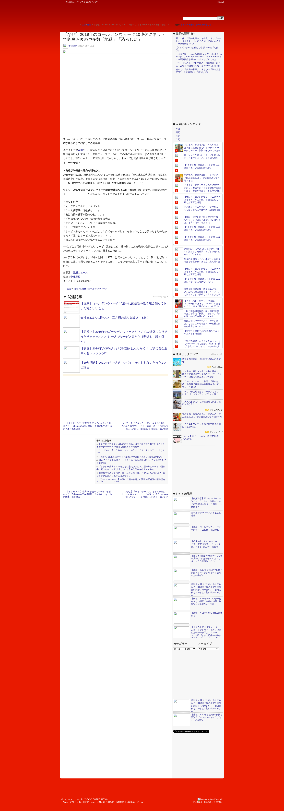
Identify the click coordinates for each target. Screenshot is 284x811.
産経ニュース (80, 272)
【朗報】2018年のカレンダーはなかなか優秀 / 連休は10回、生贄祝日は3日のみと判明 (206, 601)
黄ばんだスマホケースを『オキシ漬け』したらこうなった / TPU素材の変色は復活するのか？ (202, 324)
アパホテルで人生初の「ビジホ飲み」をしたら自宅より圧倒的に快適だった (202, 208)
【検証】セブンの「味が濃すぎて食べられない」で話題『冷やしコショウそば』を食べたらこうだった (202, 220)
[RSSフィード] (215, 2)
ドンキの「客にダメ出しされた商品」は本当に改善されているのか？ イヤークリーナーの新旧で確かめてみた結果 (130, 445)
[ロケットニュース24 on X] (197, 2)
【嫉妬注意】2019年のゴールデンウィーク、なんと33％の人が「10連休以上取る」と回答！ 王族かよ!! (206, 502)
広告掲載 (120, 802)
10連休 (83, 288)
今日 (178, 129)
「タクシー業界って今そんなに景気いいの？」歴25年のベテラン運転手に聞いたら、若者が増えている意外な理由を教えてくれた (130, 468)
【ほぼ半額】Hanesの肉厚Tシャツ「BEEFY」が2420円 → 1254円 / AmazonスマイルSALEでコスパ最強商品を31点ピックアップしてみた (199, 57)
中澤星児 (73, 46)
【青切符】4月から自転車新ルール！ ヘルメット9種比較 (201, 332)
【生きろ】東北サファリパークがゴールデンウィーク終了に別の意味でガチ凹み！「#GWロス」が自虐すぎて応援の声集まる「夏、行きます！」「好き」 (206, 633)
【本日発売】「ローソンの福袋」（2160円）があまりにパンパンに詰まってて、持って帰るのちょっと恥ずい (202, 303)
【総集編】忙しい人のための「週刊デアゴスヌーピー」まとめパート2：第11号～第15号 (206, 544)
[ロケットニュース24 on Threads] (203, 2)
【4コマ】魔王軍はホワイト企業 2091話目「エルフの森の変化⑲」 (202, 228)
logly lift (165, 297)
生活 (69, 288)
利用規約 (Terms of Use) (92, 802)
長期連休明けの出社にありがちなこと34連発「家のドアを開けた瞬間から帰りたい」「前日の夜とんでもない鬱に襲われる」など (206, 590)
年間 (178, 139)
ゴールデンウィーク (97, 288)
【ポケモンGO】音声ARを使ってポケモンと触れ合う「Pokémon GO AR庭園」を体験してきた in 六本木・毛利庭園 (87, 426)
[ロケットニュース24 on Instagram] (206, 2)
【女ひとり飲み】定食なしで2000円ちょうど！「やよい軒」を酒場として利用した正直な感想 (202, 200)
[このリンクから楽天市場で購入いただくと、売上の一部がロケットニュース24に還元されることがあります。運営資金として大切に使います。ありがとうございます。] (193, 2)
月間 (178, 136)
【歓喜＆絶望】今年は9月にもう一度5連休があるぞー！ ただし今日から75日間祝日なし (206, 558)
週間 (178, 132)
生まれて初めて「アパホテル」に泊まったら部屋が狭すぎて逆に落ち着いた (202, 260)
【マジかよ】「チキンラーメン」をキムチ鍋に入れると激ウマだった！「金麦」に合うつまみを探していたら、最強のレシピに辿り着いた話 (144, 426)
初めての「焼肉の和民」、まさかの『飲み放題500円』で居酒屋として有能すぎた (198, 70)
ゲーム (140, 802)
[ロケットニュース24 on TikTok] (209, 2)
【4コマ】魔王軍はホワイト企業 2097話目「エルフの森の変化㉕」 (131, 456)
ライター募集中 (187, 25)
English (221, 2)
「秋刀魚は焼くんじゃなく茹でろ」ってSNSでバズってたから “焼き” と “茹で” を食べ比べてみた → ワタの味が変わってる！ (197, 345)
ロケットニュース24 (98, 12)
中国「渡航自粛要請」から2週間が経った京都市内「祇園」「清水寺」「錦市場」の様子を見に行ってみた (202, 314)
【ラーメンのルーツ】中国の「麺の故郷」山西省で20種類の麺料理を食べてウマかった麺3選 (198, 64)
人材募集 (130, 802)
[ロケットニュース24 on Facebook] (200, 2)
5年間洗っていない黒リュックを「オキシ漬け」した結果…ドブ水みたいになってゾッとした (202, 252)
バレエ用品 (217, 802)
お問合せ (110, 802)
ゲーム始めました (204, 25)
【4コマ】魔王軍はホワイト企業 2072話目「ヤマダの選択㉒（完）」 (202, 280)
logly (221, 354)
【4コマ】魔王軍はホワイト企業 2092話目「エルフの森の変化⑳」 (202, 238)
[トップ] (77, 24)
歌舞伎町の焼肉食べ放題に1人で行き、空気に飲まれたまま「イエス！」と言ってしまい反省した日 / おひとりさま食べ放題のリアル (197, 293)
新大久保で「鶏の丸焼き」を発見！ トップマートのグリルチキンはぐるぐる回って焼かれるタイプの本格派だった (198, 41)
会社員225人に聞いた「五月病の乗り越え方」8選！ (115, 317)
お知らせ (74, 802)
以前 (80, 149)
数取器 (199, 802)
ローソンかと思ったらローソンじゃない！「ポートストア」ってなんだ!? (202, 156)
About (65, 802)
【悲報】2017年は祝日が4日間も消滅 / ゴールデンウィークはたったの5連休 (207, 573)
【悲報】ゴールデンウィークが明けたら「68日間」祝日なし (206, 528)
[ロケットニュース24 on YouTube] (212, 2)
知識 (76, 288)
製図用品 (207, 802)
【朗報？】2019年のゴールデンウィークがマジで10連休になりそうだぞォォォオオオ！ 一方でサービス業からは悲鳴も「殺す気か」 (124, 336)
